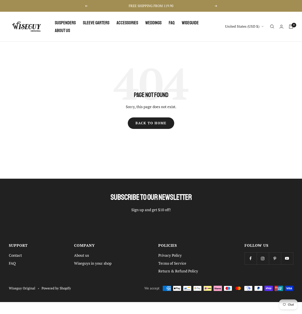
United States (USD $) (242, 26)
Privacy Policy (170, 255)
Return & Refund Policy (178, 271)
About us (62, 30)
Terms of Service (172, 263)
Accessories (127, 22)
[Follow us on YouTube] (287, 258)
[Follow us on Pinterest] (275, 258)
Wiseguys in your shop (93, 263)
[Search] (272, 27)
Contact (15, 255)
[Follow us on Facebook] (251, 258)
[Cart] (291, 27)
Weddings (153, 22)
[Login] (281, 27)
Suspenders (65, 22)
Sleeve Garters (96, 22)
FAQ (172, 22)
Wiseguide (190, 22)
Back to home (151, 123)
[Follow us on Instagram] (263, 258)
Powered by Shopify (56, 288)
